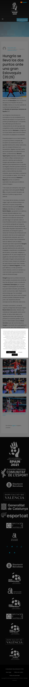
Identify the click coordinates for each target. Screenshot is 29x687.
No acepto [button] (15, 354)
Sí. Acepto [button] (20, 352)
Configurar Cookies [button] (11, 352)
